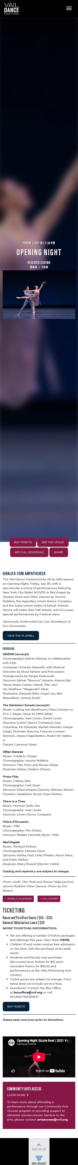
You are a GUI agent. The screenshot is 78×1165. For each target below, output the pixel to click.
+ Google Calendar (18, 898)
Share (58, 552)
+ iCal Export (49, 898)
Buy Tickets (23, 542)
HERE (64, 940)
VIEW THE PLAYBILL (20, 635)
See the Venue (53, 542)
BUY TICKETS (16, 1006)
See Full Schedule (29, 552)
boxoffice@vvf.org (28, 992)
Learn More (16, 1095)
